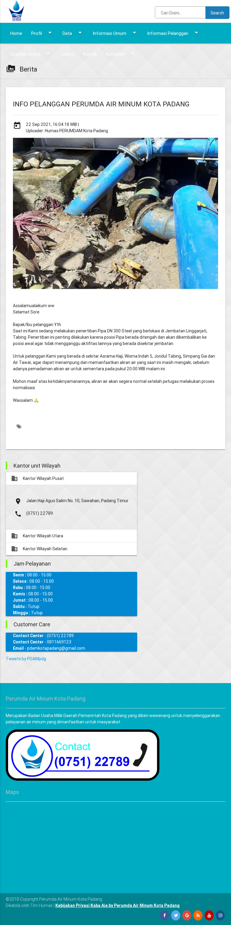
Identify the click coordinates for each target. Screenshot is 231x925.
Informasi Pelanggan (173, 32)
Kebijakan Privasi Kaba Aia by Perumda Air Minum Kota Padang (117, 905)
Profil (42, 32)
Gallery (67, 54)
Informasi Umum (115, 32)
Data (73, 32)
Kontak (90, 54)
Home (16, 33)
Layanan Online (31, 53)
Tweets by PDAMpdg (26, 658)
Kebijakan (121, 53)
